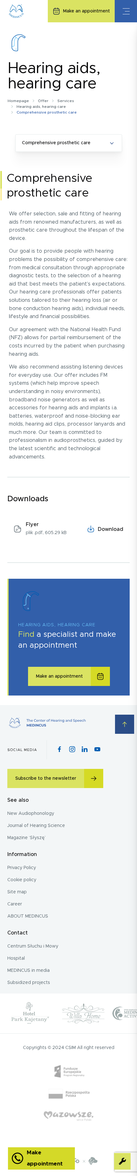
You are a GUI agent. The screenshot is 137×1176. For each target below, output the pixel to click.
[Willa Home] (83, 1013)
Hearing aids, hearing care (41, 106)
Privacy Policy (21, 868)
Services (65, 101)
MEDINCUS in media (28, 970)
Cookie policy (21, 880)
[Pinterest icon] (85, 749)
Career (14, 904)
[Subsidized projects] (68, 1104)
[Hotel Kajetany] (30, 1013)
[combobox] (68, 143)
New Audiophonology (30, 813)
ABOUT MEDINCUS (27, 916)
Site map (17, 892)
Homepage (18, 101)
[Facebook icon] (59, 749)
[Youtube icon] (97, 749)
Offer (43, 101)
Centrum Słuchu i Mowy (32, 946)
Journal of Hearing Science (36, 825)
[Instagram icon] (72, 749)
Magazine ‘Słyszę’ (26, 838)
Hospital (16, 958)
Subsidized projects (28, 982)
